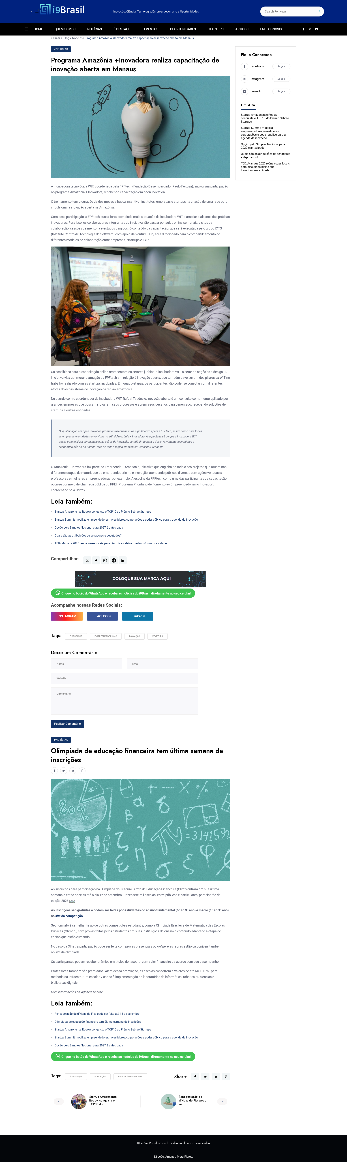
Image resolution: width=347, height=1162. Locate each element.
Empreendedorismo (106, 636)
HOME (38, 29)
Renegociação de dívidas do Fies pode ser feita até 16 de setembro (97, 1013)
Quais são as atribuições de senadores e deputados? (88, 535)
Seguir (281, 66)
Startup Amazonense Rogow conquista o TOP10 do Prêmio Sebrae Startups (103, 511)
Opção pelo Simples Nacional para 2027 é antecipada (89, 527)
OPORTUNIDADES (183, 29)
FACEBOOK (104, 616)
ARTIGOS (242, 29)
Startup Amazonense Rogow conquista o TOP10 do (103, 1100)
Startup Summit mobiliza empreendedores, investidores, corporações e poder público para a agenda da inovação (126, 519)
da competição (69, 916)
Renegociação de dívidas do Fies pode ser (192, 1100)
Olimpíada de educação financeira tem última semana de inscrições (98, 1021)
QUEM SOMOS (65, 29)
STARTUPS (216, 29)
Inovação (134, 636)
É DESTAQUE (123, 29)
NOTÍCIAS (94, 29)
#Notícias (61, 49)
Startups (157, 636)
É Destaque (76, 636)
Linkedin (138, 616)
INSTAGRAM (67, 616)
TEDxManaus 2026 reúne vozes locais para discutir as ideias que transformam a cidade (111, 543)
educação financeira (130, 1076)
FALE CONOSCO (271, 29)
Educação (100, 1076)
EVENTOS (151, 29)
